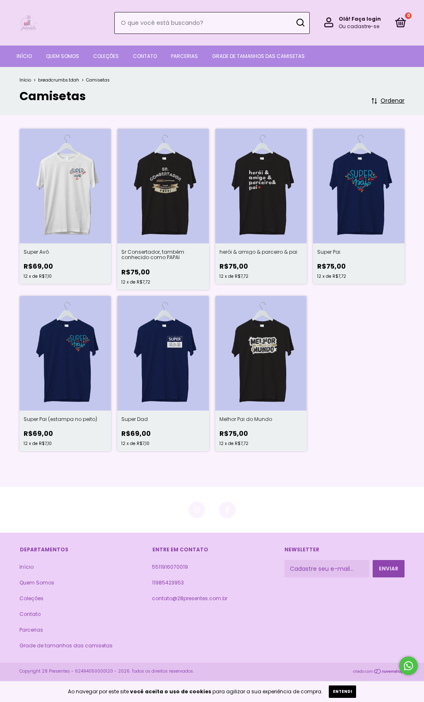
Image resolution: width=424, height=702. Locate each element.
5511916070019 (170, 566)
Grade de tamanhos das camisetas (258, 56)
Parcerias (184, 56)
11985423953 (168, 582)
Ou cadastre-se (359, 26)
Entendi (342, 691)
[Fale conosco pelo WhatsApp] (408, 665)
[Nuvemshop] (379, 672)
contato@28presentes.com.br (189, 598)
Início (24, 56)
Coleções (106, 56)
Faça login (366, 18)
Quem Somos (62, 56)
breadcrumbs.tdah (58, 80)
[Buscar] (300, 22)
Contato (145, 56)
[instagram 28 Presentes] (196, 510)
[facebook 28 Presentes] (227, 510)
